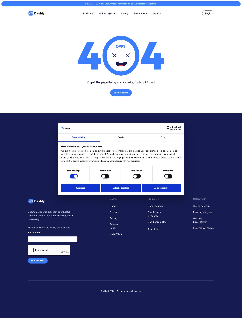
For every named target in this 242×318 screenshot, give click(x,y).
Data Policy (116, 233)
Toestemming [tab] (78, 137)
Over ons (158, 13)
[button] (90, 13)
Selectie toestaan (121, 188)
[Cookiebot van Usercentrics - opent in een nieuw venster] (168, 128)
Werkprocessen (201, 206)
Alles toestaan (161, 188)
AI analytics (154, 229)
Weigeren (80, 188)
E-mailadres (34, 232)
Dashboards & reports (154, 214)
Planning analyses (202, 212)
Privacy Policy (114, 226)
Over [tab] (163, 137)
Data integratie (156, 206)
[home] (36, 13)
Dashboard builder (157, 221)
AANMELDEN (37, 260)
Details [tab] (121, 137)
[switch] (105, 176)
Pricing (124, 13)
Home (113, 206)
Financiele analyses (203, 227)
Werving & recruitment (200, 220)
